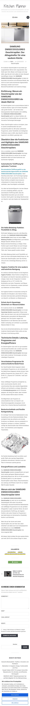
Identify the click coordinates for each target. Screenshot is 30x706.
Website (3, 623)
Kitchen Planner (15, 6)
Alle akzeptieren (15, 694)
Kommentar (4, 596)
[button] (15, 17)
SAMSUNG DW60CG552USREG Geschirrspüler (15, 554)
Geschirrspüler (15, 63)
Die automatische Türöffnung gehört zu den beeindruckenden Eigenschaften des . (14, 171)
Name (3, 611)
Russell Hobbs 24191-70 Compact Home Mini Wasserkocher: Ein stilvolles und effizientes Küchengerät (15, 672)
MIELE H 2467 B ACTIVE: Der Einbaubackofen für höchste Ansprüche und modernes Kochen (18, 574)
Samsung (20, 552)
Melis (11, 61)
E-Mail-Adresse (5, 617)
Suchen (15, 644)
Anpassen (15, 698)
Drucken (16, 562)
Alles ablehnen (15, 702)
